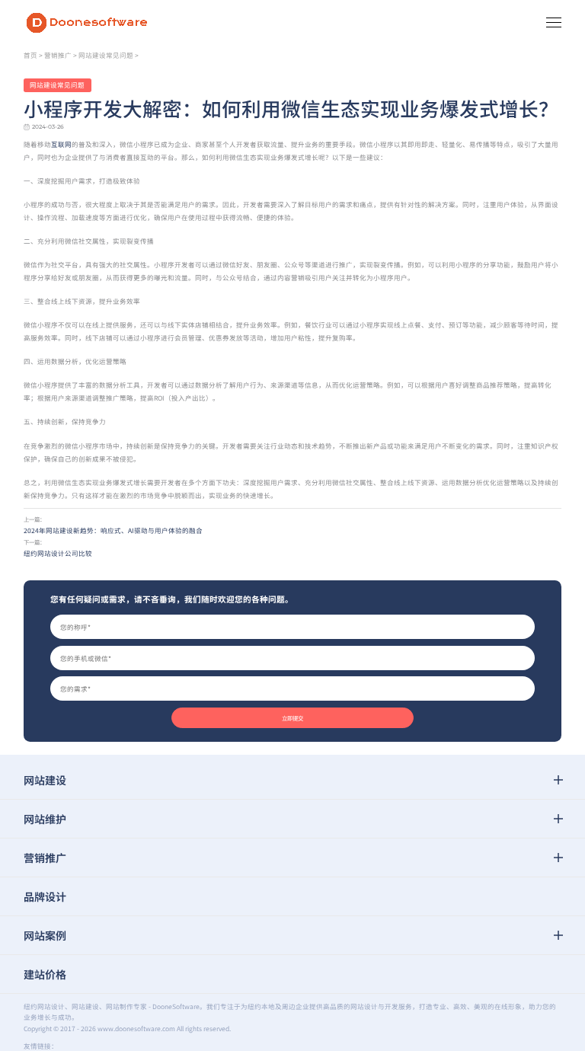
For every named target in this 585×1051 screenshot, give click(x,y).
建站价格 (45, 974)
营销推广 (58, 54)
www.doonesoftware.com (136, 1028)
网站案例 (45, 935)
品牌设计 (45, 896)
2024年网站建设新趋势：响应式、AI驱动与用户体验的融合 (113, 530)
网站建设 (45, 779)
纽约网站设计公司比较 (58, 552)
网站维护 (45, 818)
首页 (30, 54)
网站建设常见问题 (105, 54)
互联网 (61, 144)
